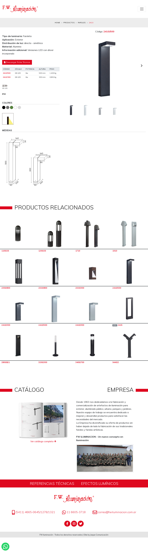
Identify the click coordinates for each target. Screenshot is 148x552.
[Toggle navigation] (142, 9)
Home (57, 23)
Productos (68, 23)
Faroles (82, 23)
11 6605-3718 (76, 512)
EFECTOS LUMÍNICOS (99, 483)
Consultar (18, 234)
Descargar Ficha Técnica (18, 62)
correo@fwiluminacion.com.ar (117, 512)
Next (141, 65)
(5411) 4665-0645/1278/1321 (35, 512)
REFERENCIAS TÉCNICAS (52, 483)
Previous (68, 65)
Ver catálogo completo (42, 441)
